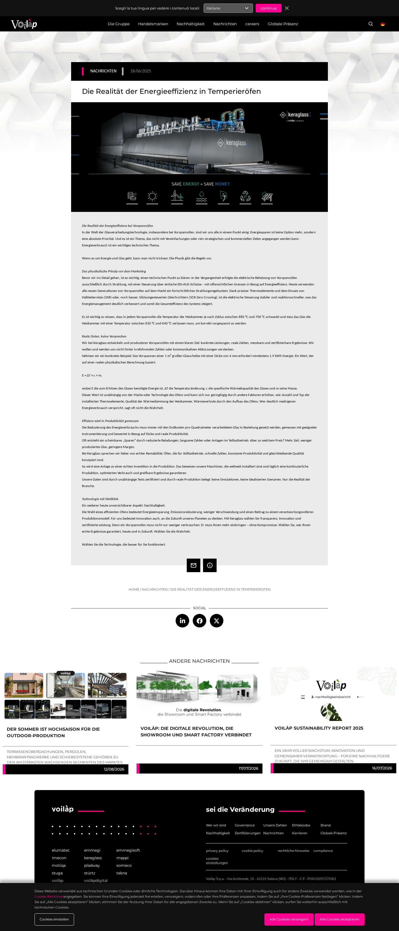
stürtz (89, 873)
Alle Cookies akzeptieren (339, 919)
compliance (323, 851)
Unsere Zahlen (275, 825)
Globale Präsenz (334, 833)
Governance (245, 825)
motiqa (59, 865)
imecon (59, 857)
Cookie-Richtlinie (48, 896)
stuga (57, 873)
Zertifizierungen (248, 833)
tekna (121, 873)
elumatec (61, 850)
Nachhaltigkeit (218, 833)
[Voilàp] (63, 809)
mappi (122, 857)
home (134, 589)
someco (124, 865)
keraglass (93, 857)
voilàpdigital (96, 880)
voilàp (57, 880)
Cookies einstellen (54, 919)
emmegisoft (128, 850)
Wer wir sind (216, 825)
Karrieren (299, 833)
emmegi (92, 850)
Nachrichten (155, 589)
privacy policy (217, 851)
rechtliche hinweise (293, 851)
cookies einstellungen (217, 860)
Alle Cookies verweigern (289, 919)
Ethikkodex (301, 825)
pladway (92, 865)
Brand (326, 825)
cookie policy (252, 851)
